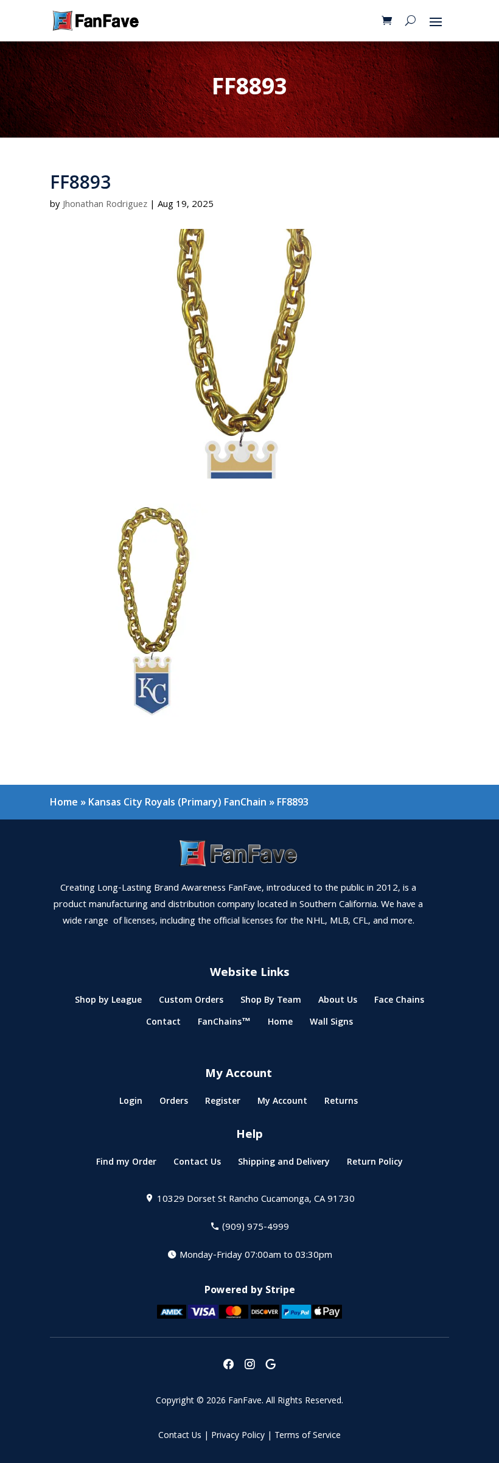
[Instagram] (249, 1365)
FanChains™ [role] (224, 1024)
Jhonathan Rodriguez (105, 205)
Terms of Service (307, 1436)
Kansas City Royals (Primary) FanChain (177, 802)
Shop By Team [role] (270, 1002)
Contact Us (179, 1436)
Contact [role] (163, 1024)
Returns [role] (341, 1103)
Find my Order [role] (126, 1164)
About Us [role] (337, 1002)
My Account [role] (282, 1103)
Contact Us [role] (197, 1164)
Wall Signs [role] (331, 1024)
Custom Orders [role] (191, 1002)
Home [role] (280, 1024)
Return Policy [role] (375, 1164)
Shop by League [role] (108, 1002)
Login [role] (130, 1103)
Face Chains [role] (399, 1002)
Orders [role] (173, 1103)
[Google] (271, 1365)
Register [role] (222, 1103)
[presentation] (228, 1365)
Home (64, 802)
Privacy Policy (238, 1436)
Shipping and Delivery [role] (284, 1164)
